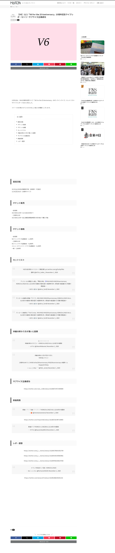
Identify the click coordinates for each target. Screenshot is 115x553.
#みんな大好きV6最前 (33, 284)
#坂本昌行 (43, 284)
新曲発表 (20, 138)
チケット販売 (22, 125)
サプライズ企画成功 (24, 136)
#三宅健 (67, 284)
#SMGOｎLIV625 (40, 427)
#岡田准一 (64, 301)
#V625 (51, 281)
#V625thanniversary (60, 281)
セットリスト (22, 130)
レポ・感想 (21, 141)
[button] (16, 64)
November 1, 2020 (52, 272)
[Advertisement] (44, 83)
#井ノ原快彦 (55, 284)
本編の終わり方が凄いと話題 (26, 133)
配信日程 (20, 122)
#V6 (48, 281)
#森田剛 (62, 284)
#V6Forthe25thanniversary (39, 362)
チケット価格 (22, 127)
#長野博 (49, 284)
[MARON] (15, 3)
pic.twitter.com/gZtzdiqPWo (54, 269)
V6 (18, 20)
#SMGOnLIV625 (21, 284)
